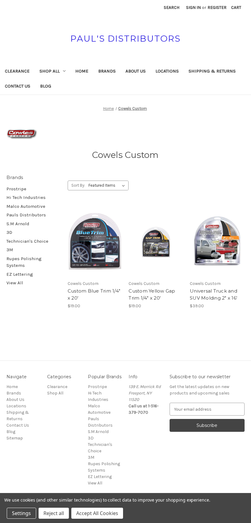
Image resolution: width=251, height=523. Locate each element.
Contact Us (17, 86)
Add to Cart (95, 252)
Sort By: (78, 185)
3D (9, 232)
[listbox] (108, 185)
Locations (167, 71)
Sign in (193, 7)
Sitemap (14, 438)
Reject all (53, 513)
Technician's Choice (27, 241)
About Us (136, 71)
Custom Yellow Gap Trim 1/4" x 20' (152, 294)
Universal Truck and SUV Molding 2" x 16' (213, 294)
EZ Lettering (19, 274)
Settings (21, 513)
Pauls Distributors (26, 215)
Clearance (17, 71)
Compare (93, 241)
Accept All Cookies (97, 513)
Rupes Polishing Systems (24, 262)
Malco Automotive (25, 206)
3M (9, 249)
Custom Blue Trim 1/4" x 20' (94, 294)
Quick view (94, 230)
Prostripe (16, 189)
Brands (107, 71)
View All (14, 283)
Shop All (49, 71)
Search (171, 7)
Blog (45, 86)
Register (217, 7)
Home (81, 71)
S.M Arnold (17, 223)
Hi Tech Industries (26, 197)
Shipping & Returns (212, 71)
